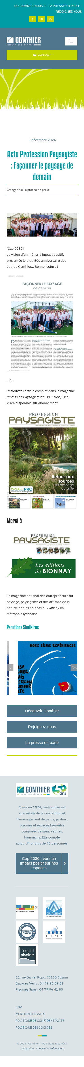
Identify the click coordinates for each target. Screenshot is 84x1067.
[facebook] (32, 19)
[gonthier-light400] (24, 38)
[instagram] (41, 19)
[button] (10, 667)
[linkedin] (50, 19)
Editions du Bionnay (44, 608)
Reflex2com (57, 1048)
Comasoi (41, 1048)
